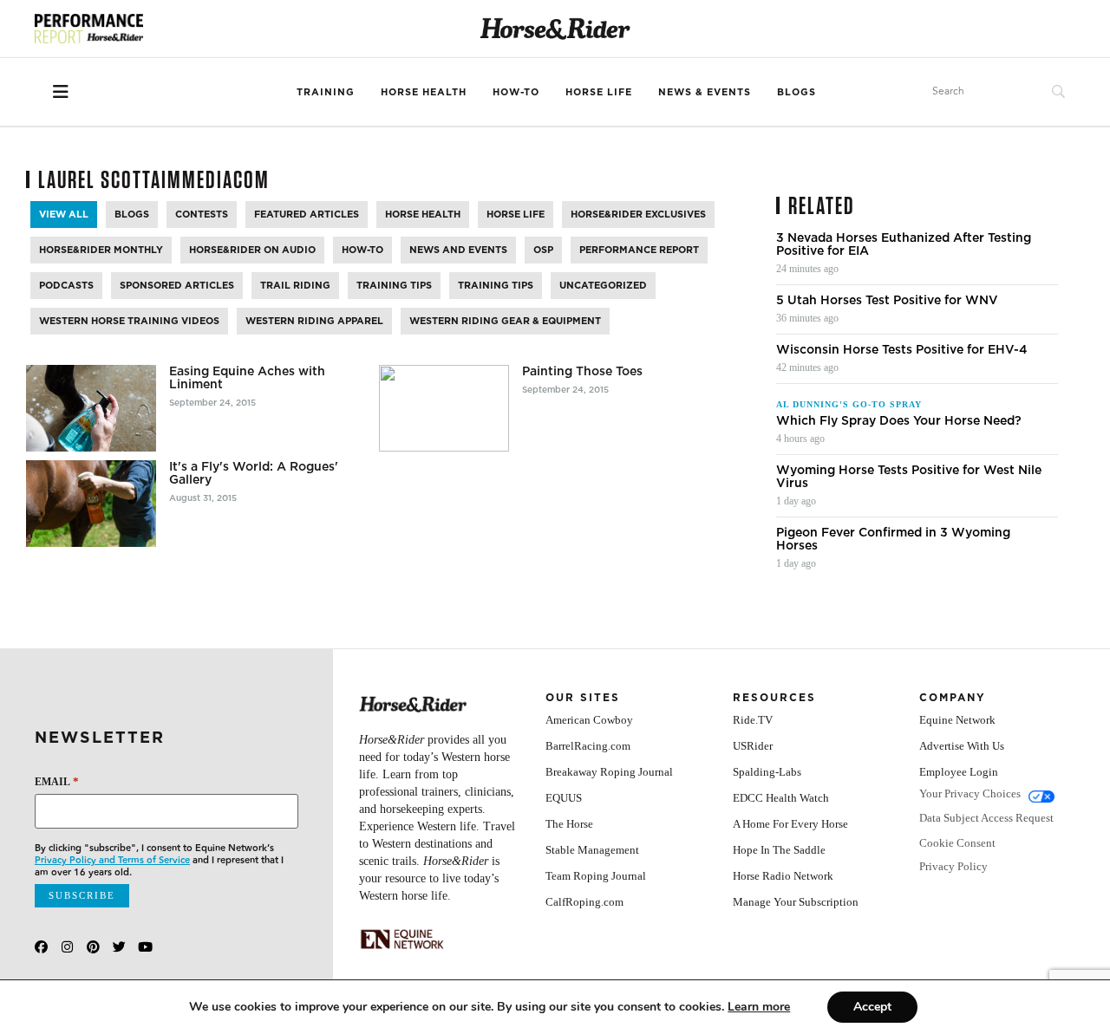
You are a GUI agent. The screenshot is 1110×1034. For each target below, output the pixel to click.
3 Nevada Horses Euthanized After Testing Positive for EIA (903, 244)
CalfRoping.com (584, 901)
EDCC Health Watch (781, 797)
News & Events (704, 92)
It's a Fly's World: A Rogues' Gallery (253, 473)
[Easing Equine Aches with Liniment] (91, 408)
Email (57, 781)
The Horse (569, 823)
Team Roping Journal (595, 875)
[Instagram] (67, 946)
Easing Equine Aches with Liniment (247, 378)
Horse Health (424, 92)
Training (326, 92)
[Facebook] (41, 946)
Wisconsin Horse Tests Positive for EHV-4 (902, 349)
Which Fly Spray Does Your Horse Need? (899, 420)
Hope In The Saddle (779, 849)
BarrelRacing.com (587, 745)
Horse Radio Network (783, 875)
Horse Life (598, 92)
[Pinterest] (93, 946)
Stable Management (592, 849)
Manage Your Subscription (796, 901)
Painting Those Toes (582, 371)
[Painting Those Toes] (444, 408)
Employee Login (958, 771)
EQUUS (563, 797)
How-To (516, 92)
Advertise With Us (961, 745)
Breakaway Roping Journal (609, 771)
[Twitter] (119, 946)
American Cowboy (589, 719)
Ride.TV (753, 719)
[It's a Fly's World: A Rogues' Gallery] (91, 503)
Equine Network (957, 719)
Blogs (796, 92)
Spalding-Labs (767, 771)
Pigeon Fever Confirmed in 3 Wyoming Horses (893, 539)
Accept (872, 1006)
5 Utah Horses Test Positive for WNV (887, 300)
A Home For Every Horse (790, 823)
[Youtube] (145, 946)
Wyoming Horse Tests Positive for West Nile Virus (908, 477)
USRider (753, 745)
